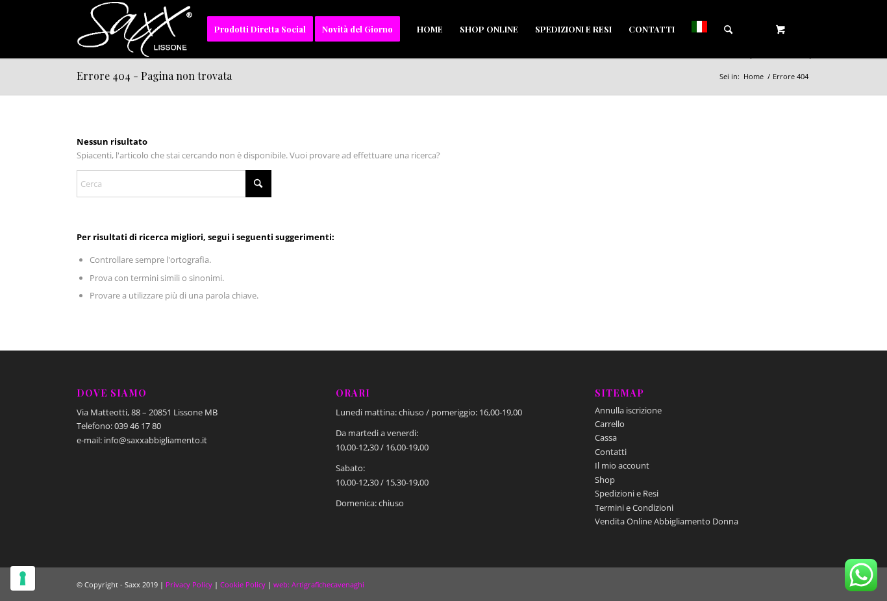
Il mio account (622, 465)
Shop (605, 479)
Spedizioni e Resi (626, 493)
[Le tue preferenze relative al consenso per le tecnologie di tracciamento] (22, 578)
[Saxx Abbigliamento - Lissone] (135, 29)
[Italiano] (699, 29)
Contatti (611, 452)
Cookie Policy (243, 584)
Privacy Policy (189, 584)
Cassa (606, 437)
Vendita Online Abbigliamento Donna (666, 521)
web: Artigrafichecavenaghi (318, 584)
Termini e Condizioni (634, 507)
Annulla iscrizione (628, 410)
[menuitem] (260, 29)
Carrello (610, 424)
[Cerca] (728, 29)
